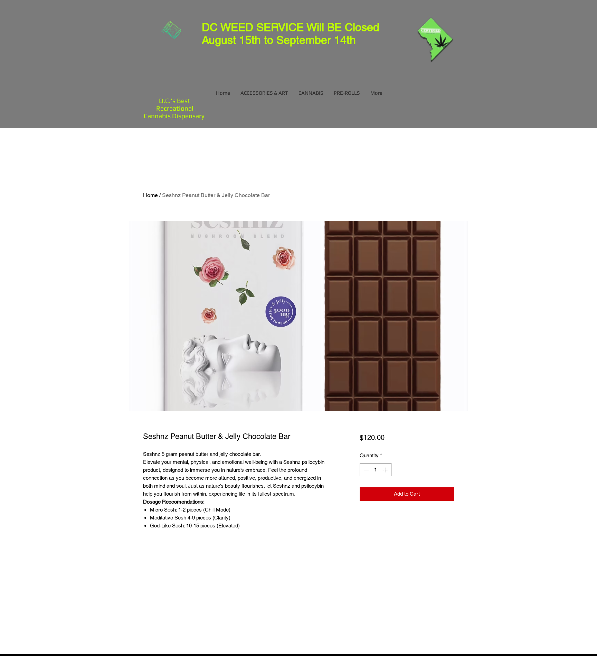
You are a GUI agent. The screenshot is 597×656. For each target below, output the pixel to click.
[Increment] (385, 469)
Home (150, 195)
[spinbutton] (375, 469)
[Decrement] (365, 469)
